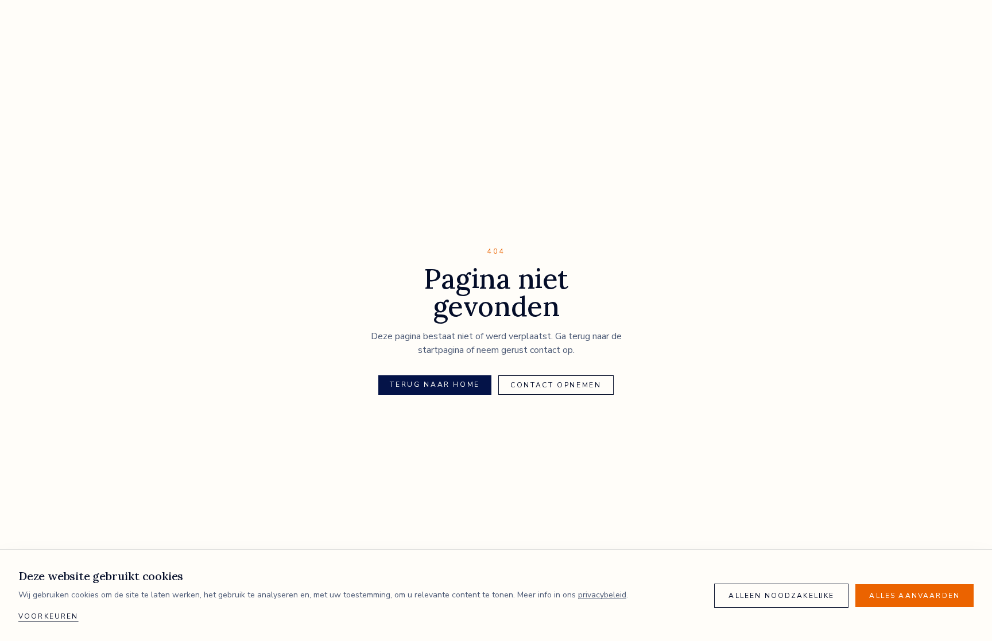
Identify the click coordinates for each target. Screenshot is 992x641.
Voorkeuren (48, 616)
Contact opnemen (556, 385)
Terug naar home (435, 384)
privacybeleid (602, 594)
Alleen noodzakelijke (781, 595)
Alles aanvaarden (914, 595)
